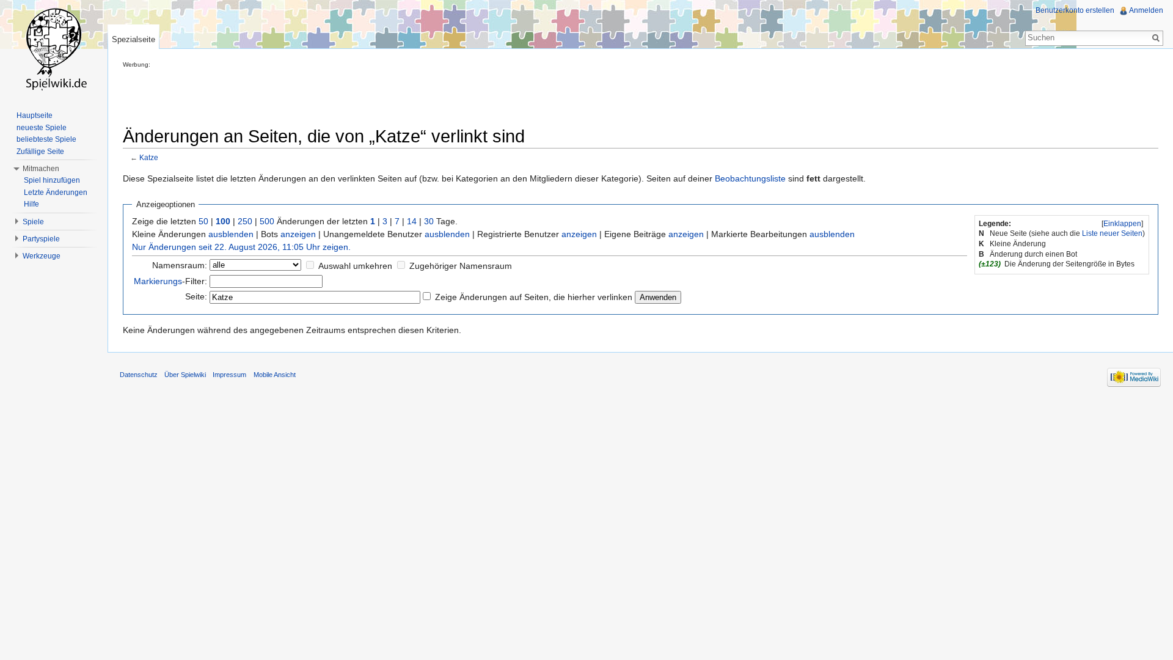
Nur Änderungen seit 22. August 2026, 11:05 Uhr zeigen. (241, 247)
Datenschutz (139, 374)
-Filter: (170, 281)
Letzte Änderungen (55, 192)
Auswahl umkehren (355, 266)
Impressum (229, 374)
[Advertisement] (345, 95)
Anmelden (1146, 10)
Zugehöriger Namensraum (460, 266)
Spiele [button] (33, 222)
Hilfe (31, 204)
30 (429, 221)
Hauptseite (34, 115)
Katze (148, 157)
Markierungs (158, 281)
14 (412, 221)
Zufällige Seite (40, 151)
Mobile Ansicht (275, 374)
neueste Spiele (41, 127)
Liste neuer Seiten (1112, 233)
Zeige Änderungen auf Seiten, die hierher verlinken (533, 297)
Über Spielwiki (185, 374)
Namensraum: (179, 265)
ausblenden (231, 234)
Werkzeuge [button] (41, 256)
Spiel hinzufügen (52, 180)
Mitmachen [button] (41, 168)
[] (1122, 223)
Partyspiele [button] (41, 239)
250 (245, 221)
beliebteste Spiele (46, 139)
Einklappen (1122, 223)
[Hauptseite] (54, 49)
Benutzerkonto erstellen (1075, 10)
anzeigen (298, 234)
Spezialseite (133, 39)
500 (267, 221)
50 (203, 221)
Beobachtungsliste (750, 178)
